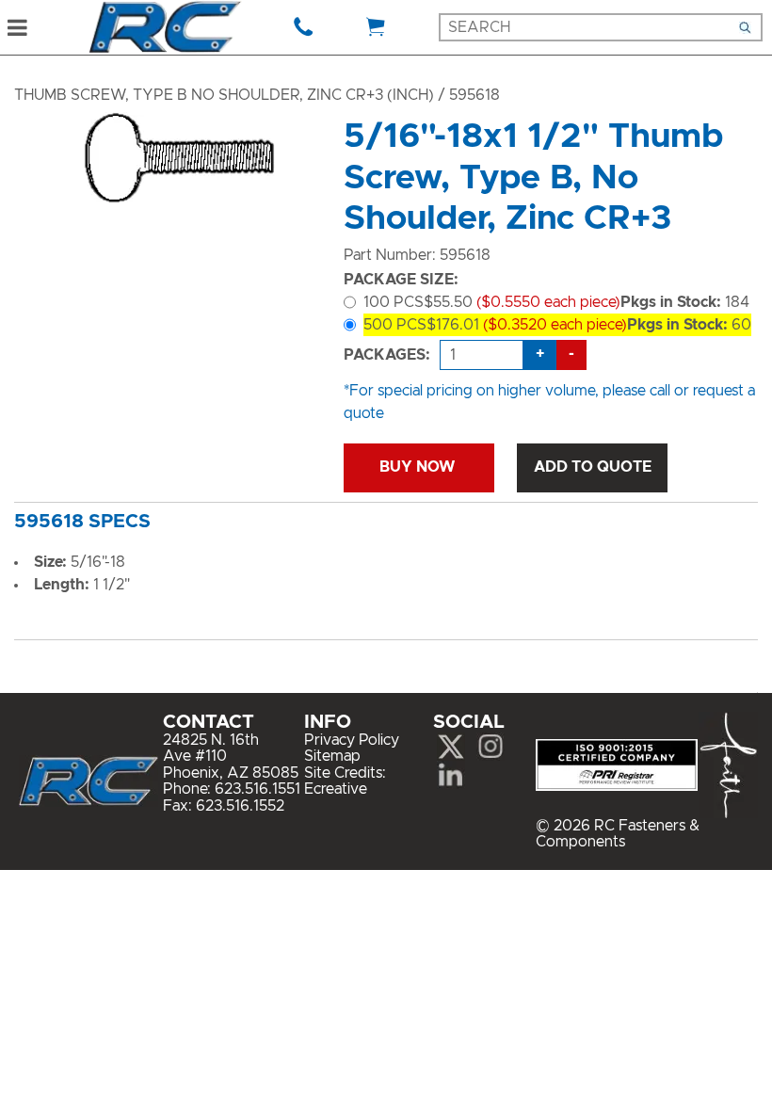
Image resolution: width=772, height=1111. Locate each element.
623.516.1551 (257, 789)
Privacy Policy (351, 740)
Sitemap (332, 756)
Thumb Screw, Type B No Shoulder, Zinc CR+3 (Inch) (224, 95)
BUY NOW (418, 467)
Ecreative (335, 789)
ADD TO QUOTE (592, 467)
